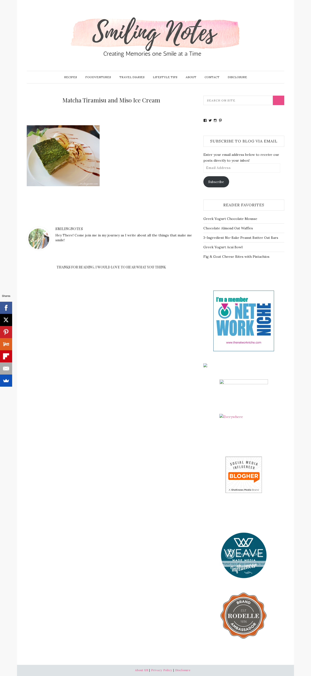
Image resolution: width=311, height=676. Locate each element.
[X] (6, 320)
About (191, 77)
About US (141, 670)
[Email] (6, 368)
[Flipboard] (6, 356)
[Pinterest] (6, 332)
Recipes (70, 77)
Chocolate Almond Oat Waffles (228, 228)
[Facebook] (6, 308)
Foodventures (98, 77)
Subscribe (216, 182)
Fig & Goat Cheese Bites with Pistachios (236, 256)
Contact (212, 77)
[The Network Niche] (243, 320)
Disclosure (237, 77)
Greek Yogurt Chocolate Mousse (230, 219)
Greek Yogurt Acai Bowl (222, 247)
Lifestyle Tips (165, 77)
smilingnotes (69, 228)
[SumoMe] (6, 381)
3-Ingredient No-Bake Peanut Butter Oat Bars (240, 237)
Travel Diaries (132, 77)
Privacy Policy (161, 670)
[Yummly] (6, 344)
